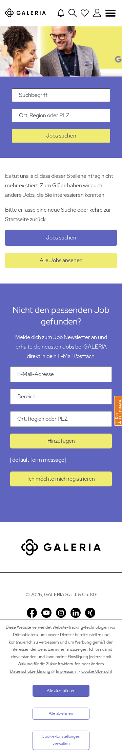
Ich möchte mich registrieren (61, 478)
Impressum (66, 671)
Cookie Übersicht (96, 671)
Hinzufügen (61, 440)
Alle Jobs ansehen (61, 260)
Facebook (32, 613)
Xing (90, 613)
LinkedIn (75, 613)
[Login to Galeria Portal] (97, 13)
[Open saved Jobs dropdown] (85, 12)
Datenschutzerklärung (30, 671)
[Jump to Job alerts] (61, 13)
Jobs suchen (61, 135)
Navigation (110, 13)
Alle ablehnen (61, 713)
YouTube (46, 613)
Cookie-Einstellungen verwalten (61, 740)
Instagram (61, 613)
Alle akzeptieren (61, 690)
